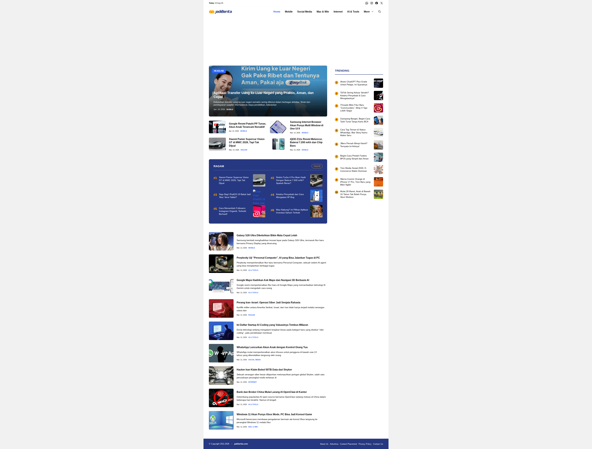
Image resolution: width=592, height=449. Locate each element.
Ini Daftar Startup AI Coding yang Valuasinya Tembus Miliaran (272, 325)
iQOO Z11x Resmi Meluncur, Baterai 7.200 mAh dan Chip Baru (306, 142)
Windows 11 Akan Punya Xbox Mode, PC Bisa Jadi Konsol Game (274, 414)
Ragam (244, 150)
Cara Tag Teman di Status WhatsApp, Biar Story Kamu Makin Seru (353, 132)
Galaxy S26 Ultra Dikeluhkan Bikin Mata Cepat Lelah (267, 235)
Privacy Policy (365, 444)
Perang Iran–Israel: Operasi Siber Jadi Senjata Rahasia (268, 302)
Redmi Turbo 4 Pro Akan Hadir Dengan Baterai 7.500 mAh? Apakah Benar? (291, 180)
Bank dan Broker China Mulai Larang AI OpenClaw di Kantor (272, 392)
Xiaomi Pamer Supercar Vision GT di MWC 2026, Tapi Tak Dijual (247, 142)
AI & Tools (353, 11)
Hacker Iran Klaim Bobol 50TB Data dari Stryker (264, 369)
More (367, 11)
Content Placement (348, 444)
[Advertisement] (296, 38)
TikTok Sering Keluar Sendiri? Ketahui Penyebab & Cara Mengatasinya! (354, 95)
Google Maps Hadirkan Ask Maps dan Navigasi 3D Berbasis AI (273, 280)
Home (276, 11)
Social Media (304, 11)
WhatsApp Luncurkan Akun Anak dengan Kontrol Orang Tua (272, 347)
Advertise (334, 444)
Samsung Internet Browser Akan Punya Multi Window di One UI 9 (306, 125)
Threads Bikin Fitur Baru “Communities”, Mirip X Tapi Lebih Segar (353, 108)
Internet (338, 11)
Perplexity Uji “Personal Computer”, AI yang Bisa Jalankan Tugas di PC (278, 257)
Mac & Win (323, 11)
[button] (379, 12)
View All (317, 166)
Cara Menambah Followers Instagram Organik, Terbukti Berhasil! (232, 211)
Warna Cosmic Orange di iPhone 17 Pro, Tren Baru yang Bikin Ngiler (355, 182)
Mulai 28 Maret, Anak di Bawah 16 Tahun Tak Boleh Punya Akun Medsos (355, 194)
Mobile (289, 11)
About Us (324, 444)
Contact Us (378, 444)
